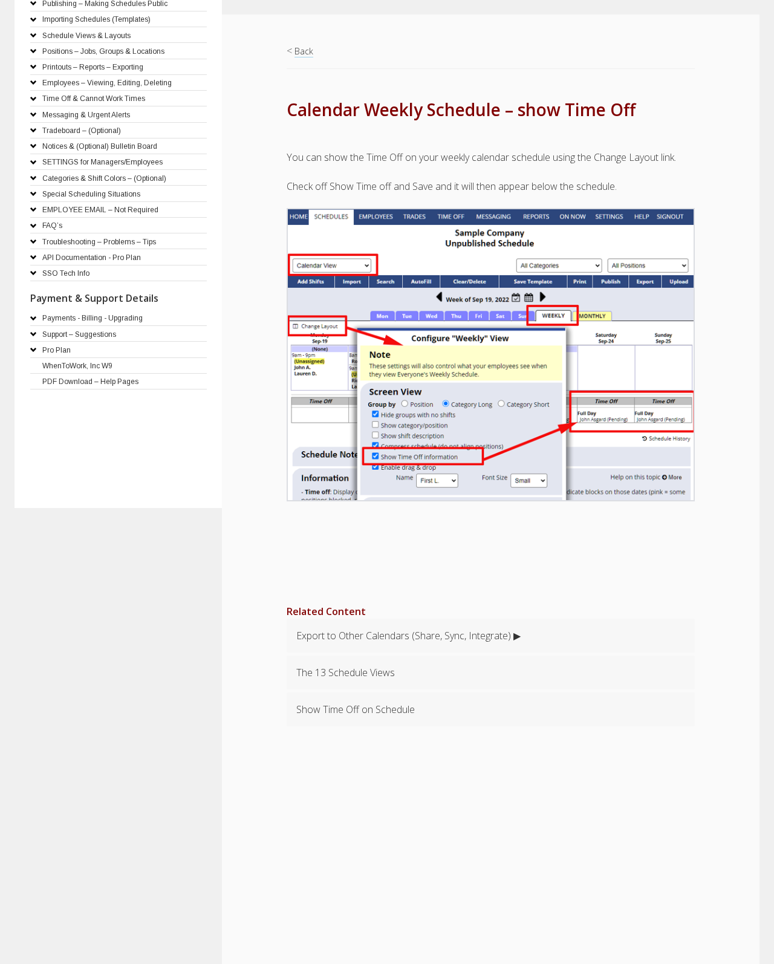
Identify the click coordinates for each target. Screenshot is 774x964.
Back (303, 51)
